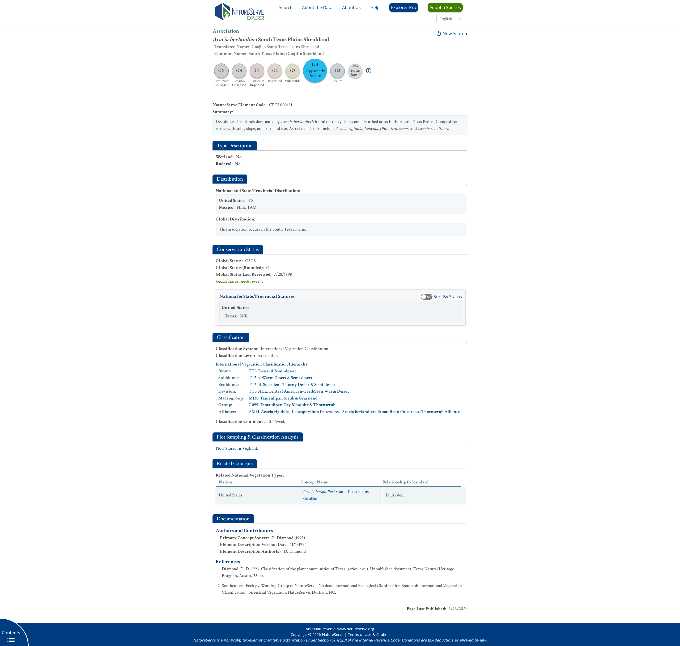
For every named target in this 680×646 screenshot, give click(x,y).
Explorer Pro (403, 7)
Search (285, 7)
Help (375, 7)
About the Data (317, 7)
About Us (351, 7)
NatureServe (332, 634)
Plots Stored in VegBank (237, 448)
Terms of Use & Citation (369, 634)
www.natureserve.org (355, 628)
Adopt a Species (445, 7)
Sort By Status (448, 297)
